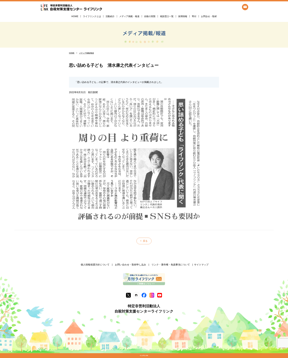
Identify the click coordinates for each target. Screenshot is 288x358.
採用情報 (182, 16)
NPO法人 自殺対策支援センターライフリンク (71, 7)
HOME (74, 16)
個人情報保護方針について (95, 264)
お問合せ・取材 (209, 16)
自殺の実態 (149, 16)
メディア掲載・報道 (129, 16)
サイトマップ (201, 264)
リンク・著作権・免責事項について (171, 264)
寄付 (194, 16)
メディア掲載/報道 (144, 33)
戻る (145, 241)
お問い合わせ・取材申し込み (130, 264)
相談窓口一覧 (167, 16)
